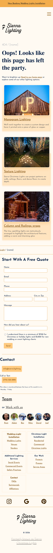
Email (6, 277)
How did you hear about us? (16, 325)
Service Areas (39, 467)
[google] (26, 501)
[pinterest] (43, 501)
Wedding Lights (14, 441)
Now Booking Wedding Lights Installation (26, 3)
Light (2, 250)
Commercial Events (14, 466)
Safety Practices (14, 470)
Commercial (39, 444)
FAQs (14, 481)
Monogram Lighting (17, 119)
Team (7, 399)
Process (39, 463)
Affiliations (14, 489)
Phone (6, 286)
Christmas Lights (39, 448)
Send (8, 346)
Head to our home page (31, 77)
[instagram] (9, 501)
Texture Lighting (15, 171)
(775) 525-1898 (9, 380)
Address (7, 296)
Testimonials (14, 485)
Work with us (14, 407)
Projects (39, 460)
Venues (14, 444)
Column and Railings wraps (22, 225)
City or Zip (39, 296)
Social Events (14, 463)
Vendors (14, 448)
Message (8, 305)
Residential (39, 441)
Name (6, 267)
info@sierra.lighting (12, 369)
